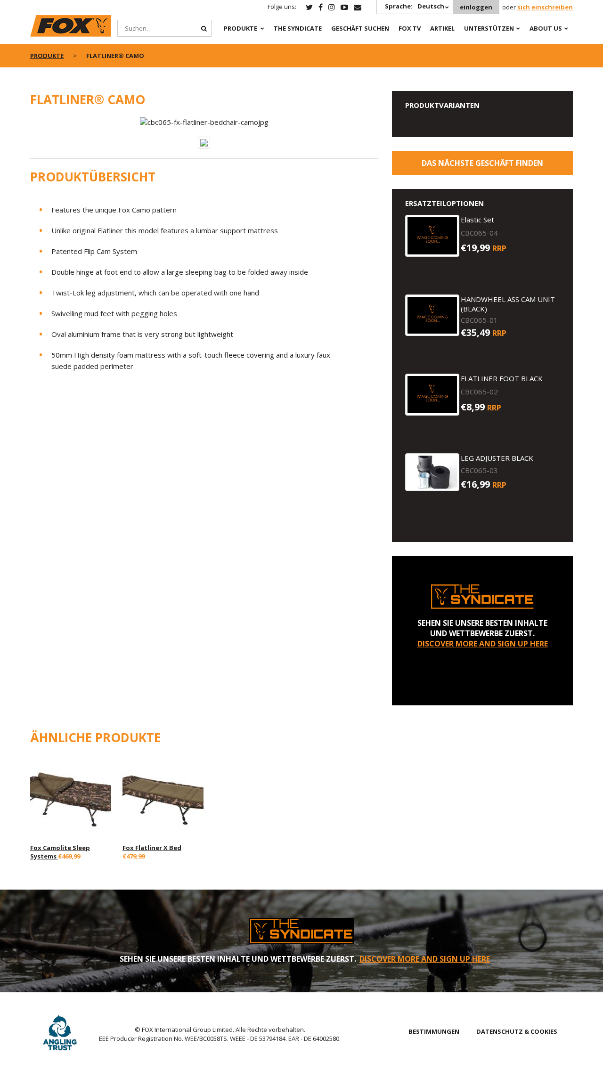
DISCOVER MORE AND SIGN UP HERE (482, 643)
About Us (546, 28)
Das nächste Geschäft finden (482, 163)
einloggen (476, 7)
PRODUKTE (240, 28)
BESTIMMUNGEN (433, 1031)
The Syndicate (298, 28)
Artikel (442, 28)
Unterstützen (489, 28)
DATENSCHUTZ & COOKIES (516, 1031)
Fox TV (410, 28)
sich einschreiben (545, 7)
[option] (204, 122)
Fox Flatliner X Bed (151, 847)
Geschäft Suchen (360, 28)
